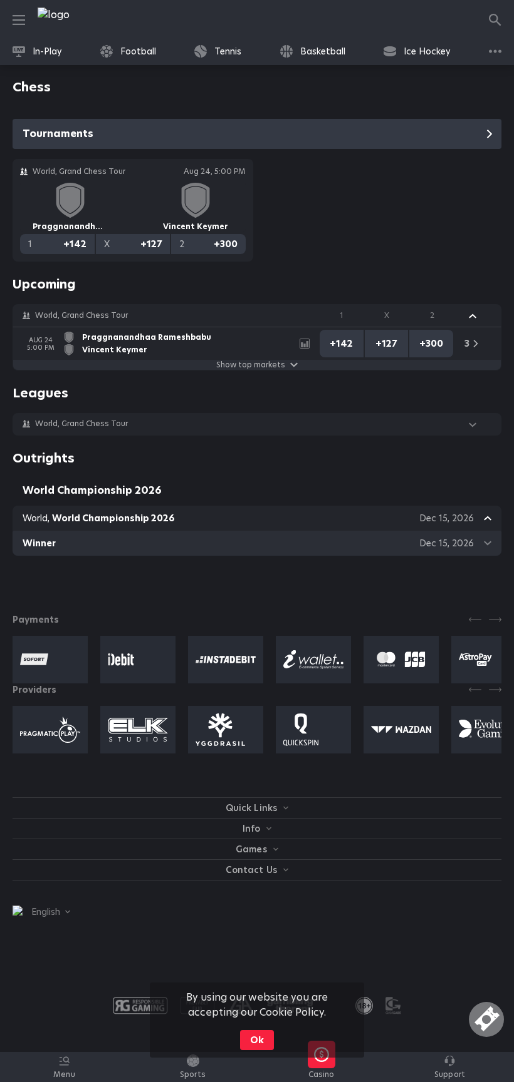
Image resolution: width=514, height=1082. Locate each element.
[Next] (495, 619)
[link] (81, 20)
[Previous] (475, 619)
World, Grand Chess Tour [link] (81, 315)
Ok (257, 1040)
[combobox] (41, 912)
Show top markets (250, 365)
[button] (257, 315)
